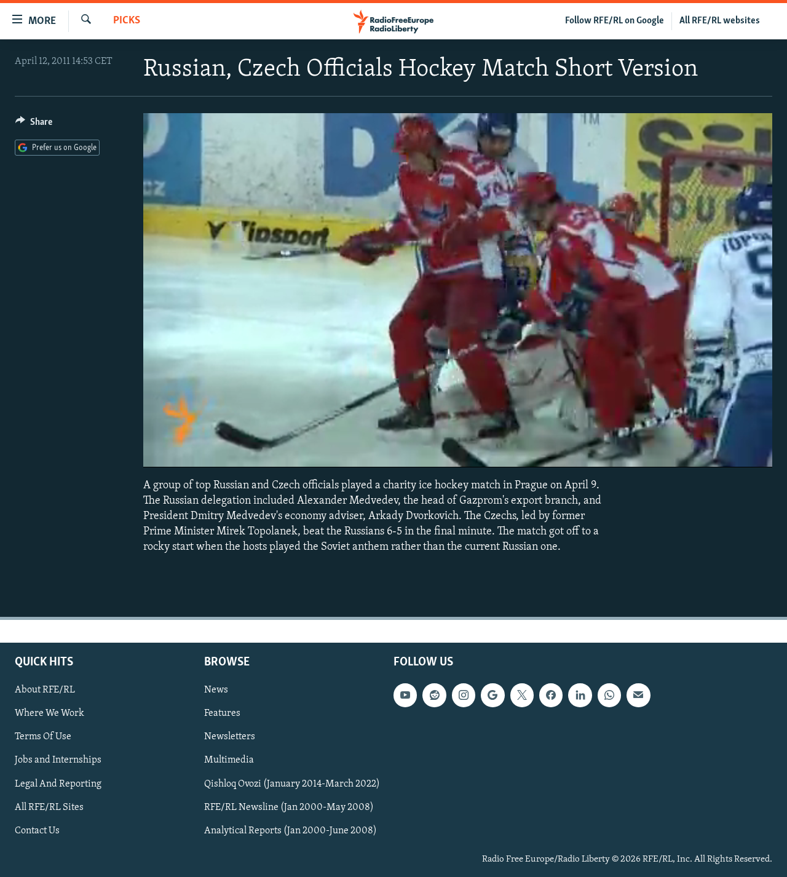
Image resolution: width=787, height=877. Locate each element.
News (216, 690)
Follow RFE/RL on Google (614, 21)
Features (222, 713)
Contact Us (37, 830)
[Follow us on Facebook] (551, 695)
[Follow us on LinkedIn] (579, 695)
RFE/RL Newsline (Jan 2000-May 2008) (289, 807)
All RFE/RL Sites (49, 807)
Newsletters (229, 737)
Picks (126, 20)
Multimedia (229, 760)
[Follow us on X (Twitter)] (522, 695)
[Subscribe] (638, 695)
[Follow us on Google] (492, 695)
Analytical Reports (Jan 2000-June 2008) (290, 830)
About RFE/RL (45, 690)
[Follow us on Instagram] (463, 695)
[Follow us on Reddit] (434, 695)
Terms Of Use (43, 737)
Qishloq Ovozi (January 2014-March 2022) (292, 783)
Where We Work (49, 713)
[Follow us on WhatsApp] (609, 695)
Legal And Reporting (58, 783)
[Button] (33, 125)
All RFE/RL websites (719, 21)
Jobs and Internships (58, 760)
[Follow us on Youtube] (405, 695)
